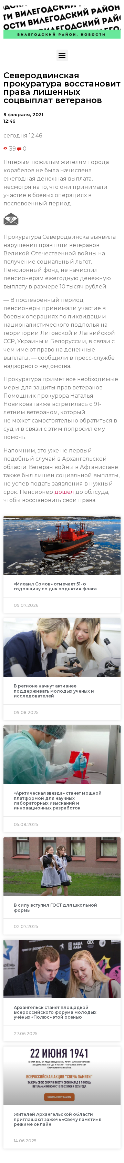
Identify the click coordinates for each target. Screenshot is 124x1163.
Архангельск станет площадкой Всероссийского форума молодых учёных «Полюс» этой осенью (55, 1012)
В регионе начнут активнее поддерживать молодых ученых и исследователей (54, 690)
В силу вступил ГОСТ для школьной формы (55, 907)
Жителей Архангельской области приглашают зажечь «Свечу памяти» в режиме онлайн (58, 1119)
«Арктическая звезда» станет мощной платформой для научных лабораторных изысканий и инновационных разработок (58, 800)
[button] (62, 55)
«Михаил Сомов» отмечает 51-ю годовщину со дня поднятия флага (55, 586)
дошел (64, 492)
